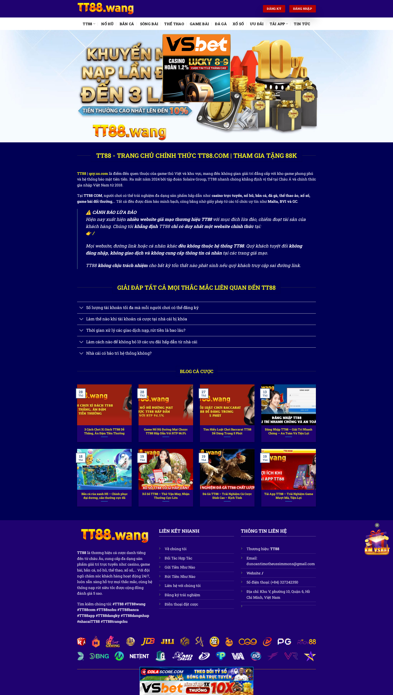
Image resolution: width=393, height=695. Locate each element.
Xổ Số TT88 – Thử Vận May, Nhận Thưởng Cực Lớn (165, 496)
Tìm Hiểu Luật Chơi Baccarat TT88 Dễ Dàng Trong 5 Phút (227, 431)
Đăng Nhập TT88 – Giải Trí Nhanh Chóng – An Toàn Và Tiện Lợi (288, 431)
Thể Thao (174, 23)
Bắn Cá (127, 23)
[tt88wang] (105, 8)
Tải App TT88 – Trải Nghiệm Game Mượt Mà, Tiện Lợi (288, 496)
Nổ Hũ (107, 23)
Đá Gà (221, 23)
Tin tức (302, 23)
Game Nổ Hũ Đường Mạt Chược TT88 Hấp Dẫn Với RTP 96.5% (166, 431)
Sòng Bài (149, 23)
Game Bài (199, 23)
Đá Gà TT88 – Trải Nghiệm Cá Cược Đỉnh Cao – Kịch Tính (227, 496)
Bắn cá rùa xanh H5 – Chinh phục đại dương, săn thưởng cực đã (104, 496)
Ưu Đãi (257, 23)
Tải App (277, 23)
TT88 (87, 23)
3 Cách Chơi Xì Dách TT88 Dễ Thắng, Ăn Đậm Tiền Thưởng (104, 431)
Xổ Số (238, 23)
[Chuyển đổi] (81, 308)
